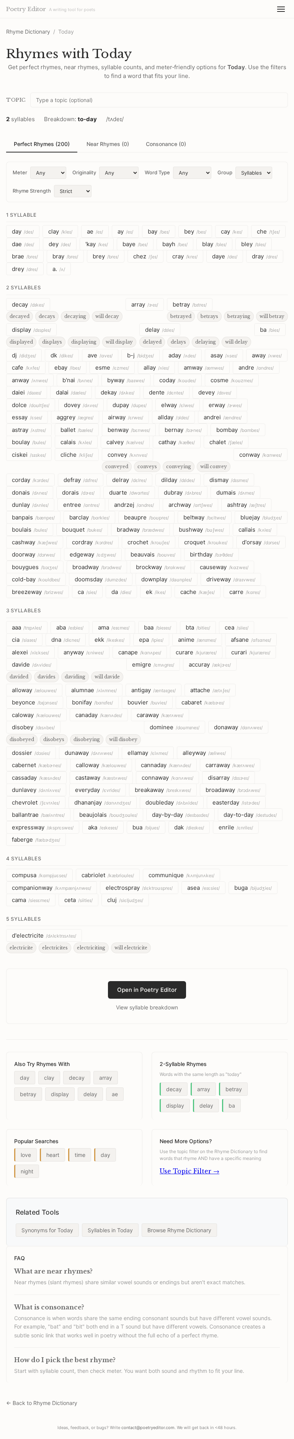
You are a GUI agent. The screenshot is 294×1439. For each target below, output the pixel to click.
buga (253, 887)
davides (47, 677)
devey (214, 392)
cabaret (202, 702)
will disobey (123, 739)
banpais (33, 517)
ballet (76, 429)
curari (250, 652)
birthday (211, 554)
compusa (39, 875)
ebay (67, 367)
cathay (176, 442)
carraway (230, 765)
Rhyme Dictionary (28, 31)
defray (81, 479)
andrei (223, 417)
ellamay (147, 752)
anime (197, 639)
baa (157, 627)
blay (214, 244)
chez (145, 256)
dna (65, 639)
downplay (166, 579)
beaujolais (108, 814)
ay (125, 231)
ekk (109, 639)
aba (69, 627)
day (23, 231)
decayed (19, 316)
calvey (125, 442)
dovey (81, 405)
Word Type (157, 172)
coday (177, 380)
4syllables (23, 858)
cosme (232, 380)
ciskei (29, 454)
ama (113, 627)
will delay (236, 342)
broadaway (233, 789)
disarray (228, 777)
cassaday (36, 777)
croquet (205, 542)
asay (224, 355)
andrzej (134, 504)
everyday (97, 789)
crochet (148, 542)
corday (30, 479)
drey (25, 269)
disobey (33, 727)
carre (244, 591)
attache (210, 690)
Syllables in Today (110, 1230)
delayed (152, 342)
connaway (167, 777)
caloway (36, 715)
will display (119, 342)
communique (181, 875)
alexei (30, 652)
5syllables (23, 919)
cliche (76, 454)
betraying (238, 316)
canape (139, 652)
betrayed (180, 316)
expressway (43, 827)
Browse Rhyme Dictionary (179, 1230)
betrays (209, 316)
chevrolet (36, 802)
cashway (34, 542)
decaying (75, 316)
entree (81, 504)
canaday (98, 715)
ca (87, 591)
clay (60, 231)
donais (29, 492)
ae (95, 231)
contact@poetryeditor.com (148, 1427)
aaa (27, 627)
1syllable (21, 215)
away (267, 355)
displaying (83, 342)
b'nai (77, 380)
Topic (16, 100)
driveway (230, 579)
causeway (224, 567)
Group (224, 172)
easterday (236, 802)
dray (265, 256)
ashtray (246, 504)
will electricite (130, 948)
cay (231, 231)
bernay (183, 429)
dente (166, 392)
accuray (210, 664)
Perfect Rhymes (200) (42, 144)
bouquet (82, 529)
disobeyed (22, 739)
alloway (34, 690)
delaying (205, 342)
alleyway (204, 752)
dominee (174, 727)
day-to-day (250, 814)
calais (76, 442)
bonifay (92, 702)
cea (236, 627)
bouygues (35, 567)
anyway (84, 652)
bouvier (147, 702)
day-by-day (180, 814)
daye (224, 256)
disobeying (87, 739)
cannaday (166, 765)
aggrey (75, 417)
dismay (228, 479)
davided (19, 677)
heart (52, 1155)
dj (24, 355)
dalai (71, 392)
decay (28, 304)
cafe (26, 367)
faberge (36, 839)
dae (23, 244)
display (31, 329)
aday (182, 355)
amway (204, 367)
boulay (29, 442)
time (80, 1155)
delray (129, 479)
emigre (153, 664)
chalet (226, 442)
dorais (78, 492)
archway (190, 504)
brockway (160, 567)
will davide (107, 677)
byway (126, 380)
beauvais (153, 554)
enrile (236, 827)
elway (177, 405)
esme (112, 367)
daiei (26, 392)
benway (129, 429)
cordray (92, 542)
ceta (78, 900)
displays (52, 342)
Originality (84, 172)
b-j (140, 355)
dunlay (30, 504)
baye (135, 244)
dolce (30, 405)
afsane (251, 639)
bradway (140, 529)
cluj (125, 900)
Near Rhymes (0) (108, 144)
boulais (29, 529)
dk (62, 355)
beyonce (34, 702)
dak (189, 827)
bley (253, 244)
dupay (130, 405)
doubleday (171, 802)
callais (254, 529)
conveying (178, 466)
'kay (96, 244)
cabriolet (108, 875)
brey (106, 256)
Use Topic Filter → (189, 1171)
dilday (178, 479)
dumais (235, 492)
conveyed (116, 466)
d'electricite (44, 935)
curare (196, 652)
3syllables (23, 610)
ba (270, 329)
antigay (153, 690)
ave (100, 355)
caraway (160, 715)
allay (156, 367)
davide (31, 664)
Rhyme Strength (32, 191)
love (26, 1155)
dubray (183, 492)
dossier (31, 752)
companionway (51, 887)
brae (25, 256)
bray (65, 256)
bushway (201, 529)
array (144, 304)
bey (195, 231)
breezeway (37, 591)
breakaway (163, 789)
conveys (147, 466)
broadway (96, 567)
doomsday (101, 579)
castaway (101, 777)
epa (151, 639)
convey (127, 454)
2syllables (23, 287)
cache (197, 591)
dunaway (89, 752)
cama (31, 900)
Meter (20, 172)
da (121, 591)
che (268, 231)
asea (203, 887)
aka (103, 827)
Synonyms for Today (47, 1230)
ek (156, 591)
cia (24, 639)
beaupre (146, 517)
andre (256, 367)
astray (29, 429)
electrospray (139, 887)
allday (173, 417)
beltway (204, 517)
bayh (175, 244)
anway (30, 380)
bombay (238, 429)
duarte (129, 492)
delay (160, 329)
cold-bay (36, 579)
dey (60, 244)
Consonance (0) (166, 144)
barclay (89, 517)
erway (225, 405)
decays (47, 316)
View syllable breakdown (147, 1007)
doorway (33, 554)
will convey (213, 466)
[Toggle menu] (281, 9)
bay (159, 231)
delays (178, 342)
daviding (75, 677)
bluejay (261, 517)
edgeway (93, 554)
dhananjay (102, 802)
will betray (272, 316)
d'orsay (261, 542)
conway (260, 454)
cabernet (36, 765)
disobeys (53, 739)
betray (190, 304)
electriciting (91, 948)
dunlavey (36, 789)
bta (198, 627)
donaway (238, 727)
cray (185, 256)
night (27, 1171)
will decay (107, 316)
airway (125, 417)
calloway (101, 765)
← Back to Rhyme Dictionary (41, 1403)
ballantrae (38, 814)
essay (27, 417)
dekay (117, 392)
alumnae (94, 690)
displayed (21, 342)
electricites (55, 948)
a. (58, 269)
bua (146, 827)
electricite (21, 948)
